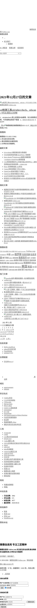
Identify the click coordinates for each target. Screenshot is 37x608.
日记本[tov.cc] (8, 361)
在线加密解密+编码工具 (12, 464)
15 (3, 332)
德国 (20, 260)
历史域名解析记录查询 (12, 462)
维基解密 (27, 263)
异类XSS (7, 469)
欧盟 (16, 263)
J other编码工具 (9, 441)
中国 (8, 254)
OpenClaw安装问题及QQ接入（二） (16, 174)
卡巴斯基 (33, 258)
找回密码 (20, 48)
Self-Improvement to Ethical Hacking (15, 415)
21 (1, 334)
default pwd (7, 439)
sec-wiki (6, 411)
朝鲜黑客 (12, 263)
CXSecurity (7, 402)
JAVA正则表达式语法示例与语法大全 (17, 443)
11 (9, 330)
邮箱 (1, 599)
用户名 (2, 597)
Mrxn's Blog (8, 406)
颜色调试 (7, 476)
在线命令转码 (8, 466)
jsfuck (6, 445)
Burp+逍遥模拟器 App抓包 (13, 166)
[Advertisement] (18, 73)
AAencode (7, 433)
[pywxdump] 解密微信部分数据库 (15, 152)
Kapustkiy (23, 251)
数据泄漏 (33, 260)
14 (1, 332)
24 (7, 334)
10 (7, 330)
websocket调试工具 (10, 451)
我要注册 (12, 48)
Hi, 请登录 (3, 48)
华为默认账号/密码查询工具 (13, 459)
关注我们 (7, 41)
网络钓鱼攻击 (18, 267)
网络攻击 (5, 267)
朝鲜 (8, 263)
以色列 (12, 254)
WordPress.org (8, 518)
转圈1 (6, 487)
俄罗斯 (18, 254)
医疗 (28, 258)
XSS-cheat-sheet (9, 455)
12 (11, 330)
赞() (2, 125)
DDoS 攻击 (12, 251)
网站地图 (30, 560)
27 (13, 334)
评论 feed (7, 516)
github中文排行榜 (10, 349)
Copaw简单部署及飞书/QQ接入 (14, 169)
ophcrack (7, 447)
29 (3, 336)
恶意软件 (26, 260)
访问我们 (3, 556)
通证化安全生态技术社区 (12, 424)
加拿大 (10, 257)
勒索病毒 (15, 258)
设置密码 (3, 604)
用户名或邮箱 (4, 583)
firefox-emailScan (9, 347)
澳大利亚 (20, 263)
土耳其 (7, 260)
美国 (24, 266)
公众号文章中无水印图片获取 (14, 176)
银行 (23, 270)
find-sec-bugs (8, 404)
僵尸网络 (5, 258)
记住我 (9, 588)
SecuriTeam (7, 413)
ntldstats (6, 389)
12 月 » (8, 339)
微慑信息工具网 (9, 471)
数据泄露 (3, 263)
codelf (6, 434)
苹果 (33, 267)
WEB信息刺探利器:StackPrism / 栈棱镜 (17, 155)
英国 (30, 267)
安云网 (6, 420)
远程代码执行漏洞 (13, 269)
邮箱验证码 (4, 602)
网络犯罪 (11, 267)
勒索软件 (23, 257)
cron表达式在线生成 (11, 437)
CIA (1, 251)
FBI (16, 251)
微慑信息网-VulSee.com (18, 560)
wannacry (3, 254)
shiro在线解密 (8, 449)
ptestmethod (7, 410)
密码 (8, 585)
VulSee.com (30, 251)
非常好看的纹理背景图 (12, 473)
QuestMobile (8, 351)
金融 (19, 269)
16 (5, 332)
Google (19, 251)
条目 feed (7, 514)
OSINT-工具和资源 (10, 408)
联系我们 (11, 556)
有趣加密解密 (8, 485)
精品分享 (33, 125)
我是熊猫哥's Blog (10, 422)
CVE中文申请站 (9, 400)
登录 (5, 511)
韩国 (26, 269)
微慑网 (10, 44)
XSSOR (6, 457)
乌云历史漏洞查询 (10, 417)
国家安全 (2, 260)
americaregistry (8, 387)
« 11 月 (2, 339)
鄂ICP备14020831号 (7, 564)
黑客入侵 (31, 269)
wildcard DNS (8, 453)
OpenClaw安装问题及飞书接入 (14, 171)
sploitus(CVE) (8, 353)
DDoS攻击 (5, 251)
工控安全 (11, 260)
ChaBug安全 (8, 398)
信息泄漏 (26, 254)
